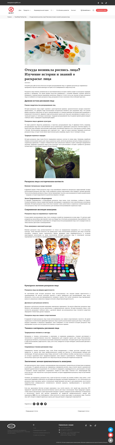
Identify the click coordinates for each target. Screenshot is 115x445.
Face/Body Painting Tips (21, 17)
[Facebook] (86, 425)
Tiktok (106, 3)
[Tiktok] (95, 425)
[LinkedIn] (90, 425)
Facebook (98, 3)
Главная (9, 17)
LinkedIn (102, 3)
